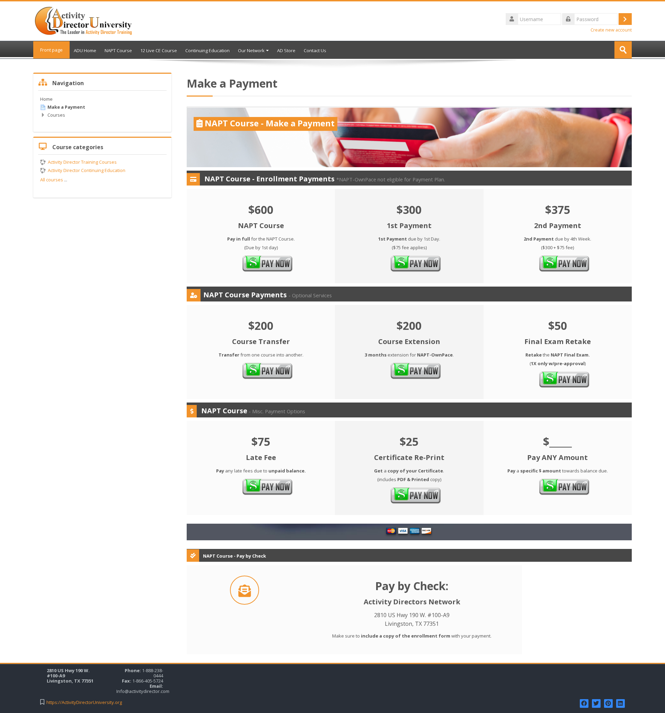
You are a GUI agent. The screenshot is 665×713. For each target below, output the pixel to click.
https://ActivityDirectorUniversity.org (84, 702)
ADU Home (85, 50)
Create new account (611, 30)
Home (46, 99)
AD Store (286, 50)
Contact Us (315, 50)
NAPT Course (118, 50)
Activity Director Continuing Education (86, 170)
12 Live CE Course (158, 50)
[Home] (83, 20)
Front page (51, 50)
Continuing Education (207, 50)
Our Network (251, 50)
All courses (51, 180)
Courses (56, 115)
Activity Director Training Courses (82, 162)
